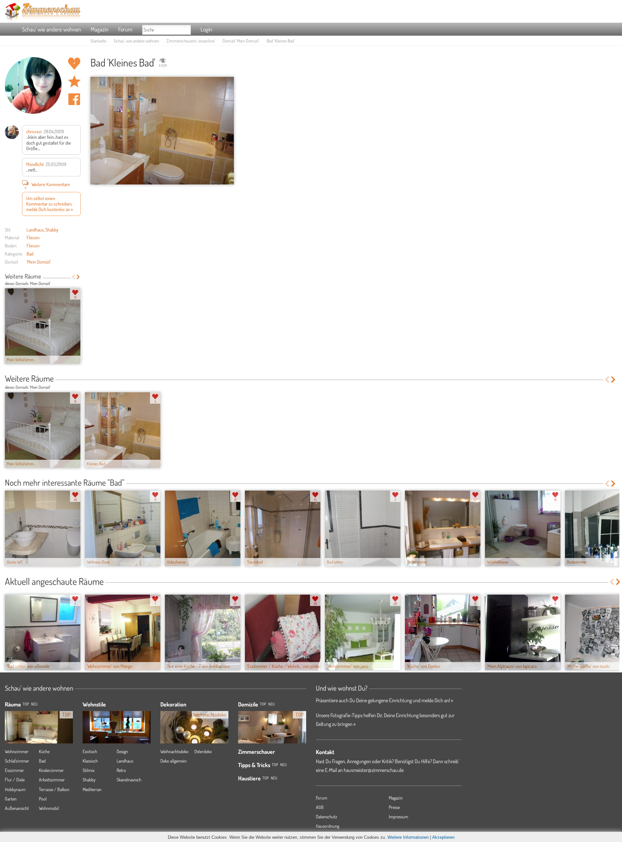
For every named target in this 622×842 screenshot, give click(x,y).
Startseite (98, 40)
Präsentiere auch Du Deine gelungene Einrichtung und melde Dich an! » (384, 700)
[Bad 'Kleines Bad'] (162, 131)
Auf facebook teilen (74, 99)
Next (78, 277)
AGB (320, 807)
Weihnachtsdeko (174, 751)
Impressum (398, 816)
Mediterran (92, 789)
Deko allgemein (173, 761)
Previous (73, 277)
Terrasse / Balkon (54, 789)
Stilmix (89, 770)
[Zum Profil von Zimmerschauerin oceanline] (33, 85)
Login (206, 29)
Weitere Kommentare (47, 185)
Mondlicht (35, 164)
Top (263, 704)
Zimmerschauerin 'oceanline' (191, 40)
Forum (125, 29)
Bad (30, 253)
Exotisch (90, 751)
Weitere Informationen (408, 837)
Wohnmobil (49, 808)
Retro (121, 770)
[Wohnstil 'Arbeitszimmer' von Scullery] (117, 727)
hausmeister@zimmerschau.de (374, 770)
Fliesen (33, 237)
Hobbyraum (15, 789)
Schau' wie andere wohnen (51, 29)
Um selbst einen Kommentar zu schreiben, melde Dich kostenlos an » (49, 203)
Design (122, 751)
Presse (394, 807)
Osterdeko (203, 751)
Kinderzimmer (51, 770)
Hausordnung (327, 826)
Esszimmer (14, 770)
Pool (43, 798)
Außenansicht (17, 808)
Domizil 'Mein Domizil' (241, 40)
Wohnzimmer (17, 751)
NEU (34, 704)
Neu (271, 704)
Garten (11, 798)
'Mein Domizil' (39, 262)
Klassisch (90, 761)
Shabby (51, 229)
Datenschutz (326, 816)
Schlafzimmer (17, 761)
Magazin (100, 29)
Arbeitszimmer (52, 779)
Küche (44, 751)
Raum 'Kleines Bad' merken (74, 81)
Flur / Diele (15, 779)
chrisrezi (34, 131)
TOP (26, 704)
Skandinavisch (129, 779)
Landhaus (35, 229)
